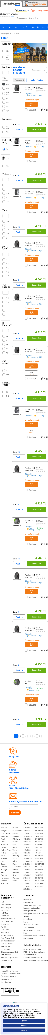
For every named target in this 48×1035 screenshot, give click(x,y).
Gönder (15, 812)
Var (7, 149)
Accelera (15, 33)
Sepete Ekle (36, 129)
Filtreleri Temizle (36, 80)
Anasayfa (5, 33)
